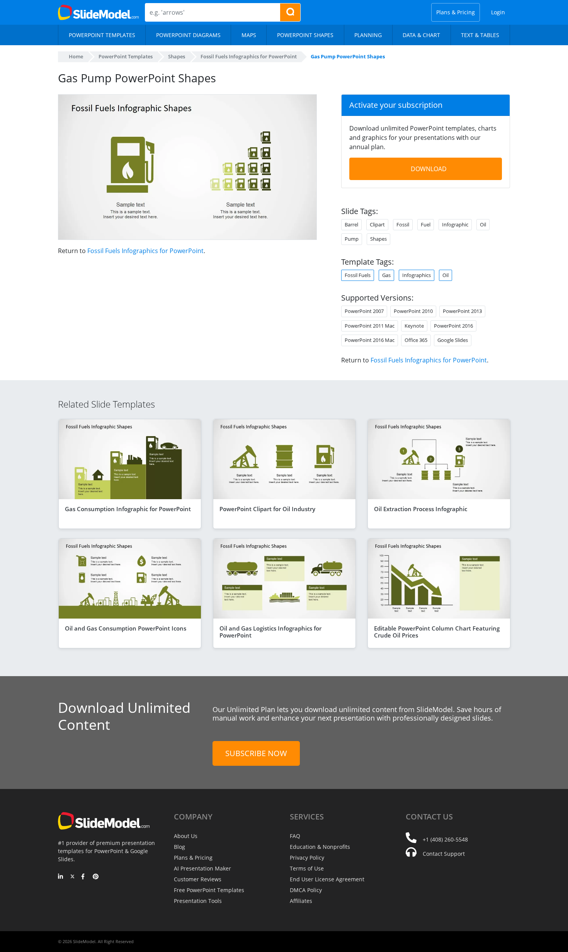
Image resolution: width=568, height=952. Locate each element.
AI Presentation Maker (202, 868)
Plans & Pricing (455, 12)
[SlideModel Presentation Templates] (98, 12)
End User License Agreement (327, 879)
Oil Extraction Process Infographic (420, 509)
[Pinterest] (96, 877)
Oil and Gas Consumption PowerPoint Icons (125, 628)
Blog (179, 846)
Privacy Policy (307, 857)
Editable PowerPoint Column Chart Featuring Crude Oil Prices (437, 631)
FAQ (295, 836)
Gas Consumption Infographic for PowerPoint (128, 509)
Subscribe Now (256, 753)
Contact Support (444, 853)
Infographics (416, 275)
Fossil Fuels (358, 275)
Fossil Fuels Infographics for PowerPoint (145, 250)
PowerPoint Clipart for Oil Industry (267, 509)
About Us (185, 836)
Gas (386, 275)
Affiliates (301, 900)
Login (498, 12)
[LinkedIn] (61, 877)
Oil (445, 275)
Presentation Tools (198, 900)
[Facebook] (84, 877)
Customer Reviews (197, 879)
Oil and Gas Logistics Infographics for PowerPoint (270, 631)
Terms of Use (307, 868)
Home (76, 56)
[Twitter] (72, 877)
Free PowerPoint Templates (209, 890)
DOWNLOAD (429, 169)
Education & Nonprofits (320, 846)
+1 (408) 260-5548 (445, 839)
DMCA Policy (306, 890)
